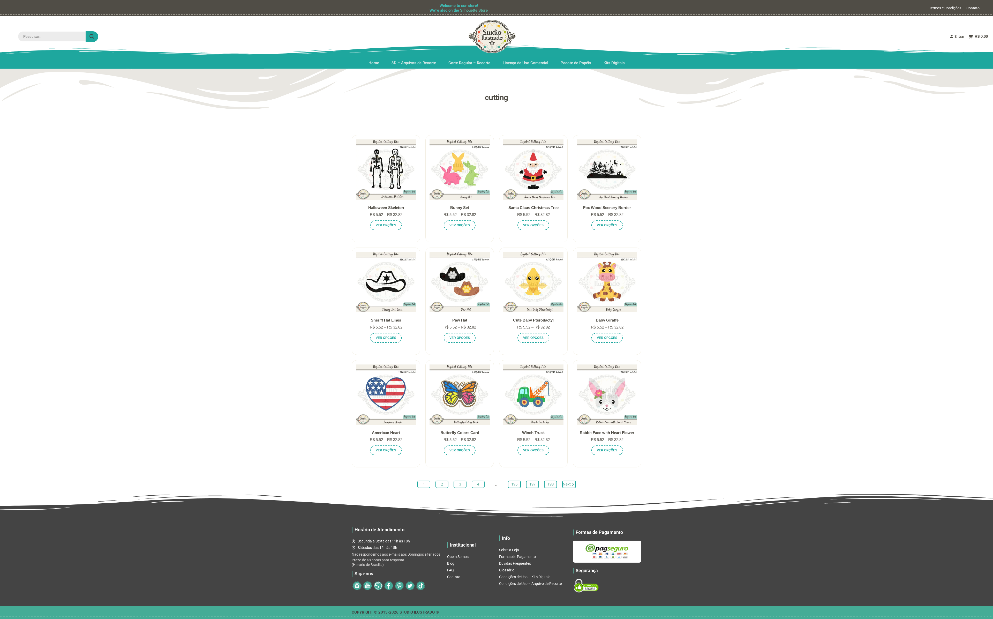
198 (550, 484)
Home (373, 61)
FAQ (450, 570)
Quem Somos (458, 557)
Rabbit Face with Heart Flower (607, 432)
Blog (450, 563)
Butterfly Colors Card (459, 432)
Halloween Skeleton (386, 207)
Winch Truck (533, 432)
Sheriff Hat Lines (386, 320)
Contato (973, 8)
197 (532, 484)
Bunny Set (459, 207)
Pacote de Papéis (576, 61)
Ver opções (386, 225)
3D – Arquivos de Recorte (414, 61)
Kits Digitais (614, 61)
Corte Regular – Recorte (469, 61)
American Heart (386, 432)
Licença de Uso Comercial (525, 61)
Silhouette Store (474, 10)
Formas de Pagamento (517, 557)
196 (514, 484)
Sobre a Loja (509, 550)
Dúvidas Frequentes (515, 563)
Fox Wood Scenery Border (607, 207)
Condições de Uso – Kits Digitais (524, 577)
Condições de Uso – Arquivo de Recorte (530, 583)
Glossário (506, 570)
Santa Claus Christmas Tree (533, 207)
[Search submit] (92, 36)
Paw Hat (459, 320)
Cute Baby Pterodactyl (533, 320)
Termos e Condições (945, 8)
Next (567, 484)
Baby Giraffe (607, 320)
